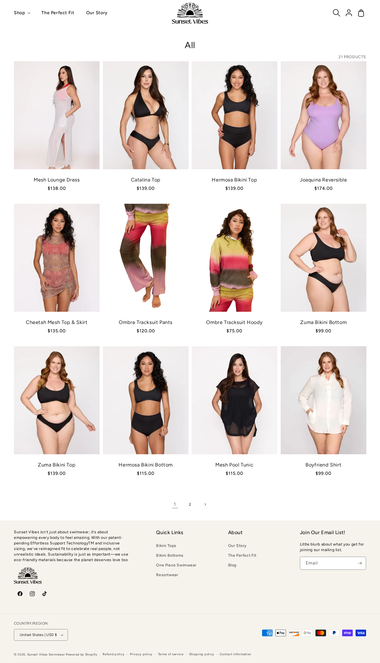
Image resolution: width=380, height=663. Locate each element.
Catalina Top (145, 179)
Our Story (237, 545)
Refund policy (113, 654)
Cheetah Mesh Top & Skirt (56, 322)
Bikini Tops (166, 545)
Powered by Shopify (81, 654)
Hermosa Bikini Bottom (146, 465)
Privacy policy (141, 654)
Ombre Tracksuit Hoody (234, 322)
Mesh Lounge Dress (57, 179)
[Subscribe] (360, 563)
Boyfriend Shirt (323, 465)
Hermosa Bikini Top (234, 179)
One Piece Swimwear (176, 565)
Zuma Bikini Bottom (323, 322)
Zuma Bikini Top (56, 465)
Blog (232, 565)
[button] (22, 13)
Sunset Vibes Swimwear (46, 654)
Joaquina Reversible (323, 179)
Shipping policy (201, 654)
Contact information (235, 654)
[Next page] (205, 504)
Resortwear (167, 575)
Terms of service (171, 654)
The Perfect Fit (242, 555)
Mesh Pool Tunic (234, 465)
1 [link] (175, 504)
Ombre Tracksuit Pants (145, 322)
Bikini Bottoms (169, 555)
